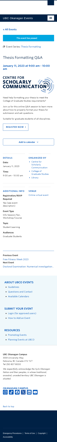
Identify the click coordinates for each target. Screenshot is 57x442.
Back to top (9, 406)
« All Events (10, 29)
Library (34, 177)
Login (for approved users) (22, 313)
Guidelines (13, 287)
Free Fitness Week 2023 (15, 259)
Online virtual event (38, 195)
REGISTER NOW (15, 127)
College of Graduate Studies (40, 172)
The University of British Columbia (21, 6)
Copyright (42, 433)
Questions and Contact (20, 291)
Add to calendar (27, 142)
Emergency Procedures (12, 433)
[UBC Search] (51, 3)
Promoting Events (17, 335)
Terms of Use (30, 433)
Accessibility (8, 437)
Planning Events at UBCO (21, 339)
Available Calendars (18, 296)
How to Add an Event (19, 318)
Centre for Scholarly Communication (39, 165)
